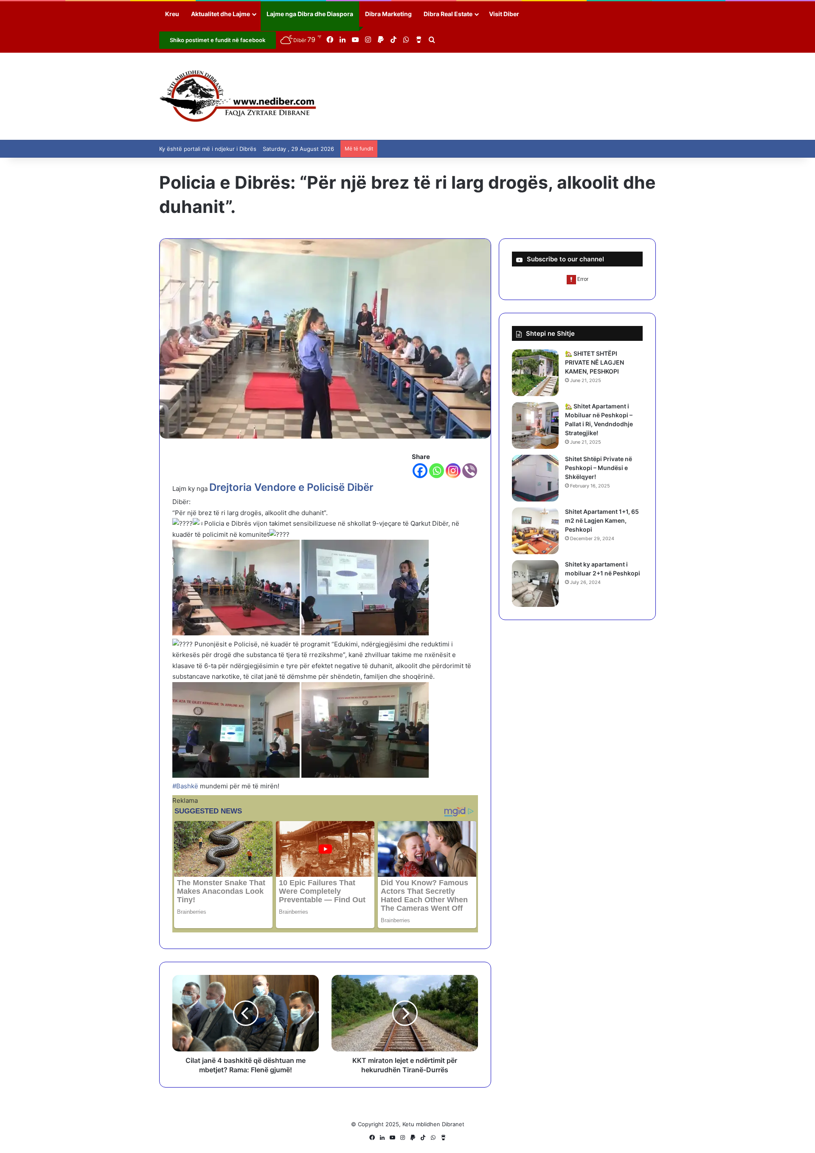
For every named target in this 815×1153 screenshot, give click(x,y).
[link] (291, 487)
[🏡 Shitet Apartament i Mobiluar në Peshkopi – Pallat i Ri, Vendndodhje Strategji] (535, 425)
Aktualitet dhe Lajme (220, 13)
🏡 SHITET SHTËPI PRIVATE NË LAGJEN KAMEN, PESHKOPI (594, 362)
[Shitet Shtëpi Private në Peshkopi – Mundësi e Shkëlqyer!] (535, 478)
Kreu (172, 13)
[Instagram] (453, 470)
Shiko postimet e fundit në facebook (217, 40)
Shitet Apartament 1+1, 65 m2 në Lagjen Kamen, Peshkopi (602, 520)
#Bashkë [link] (185, 786)
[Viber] (469, 470)
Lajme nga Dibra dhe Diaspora (310, 13)
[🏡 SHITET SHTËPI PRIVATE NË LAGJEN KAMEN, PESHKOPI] (535, 372)
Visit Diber (504, 13)
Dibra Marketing (388, 13)
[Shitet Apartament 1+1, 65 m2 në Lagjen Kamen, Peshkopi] (535, 530)
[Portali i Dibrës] (238, 96)
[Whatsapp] (436, 470)
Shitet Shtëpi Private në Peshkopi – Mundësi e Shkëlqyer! (598, 467)
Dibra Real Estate (448, 13)
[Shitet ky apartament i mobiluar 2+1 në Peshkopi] (535, 583)
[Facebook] (420, 470)
